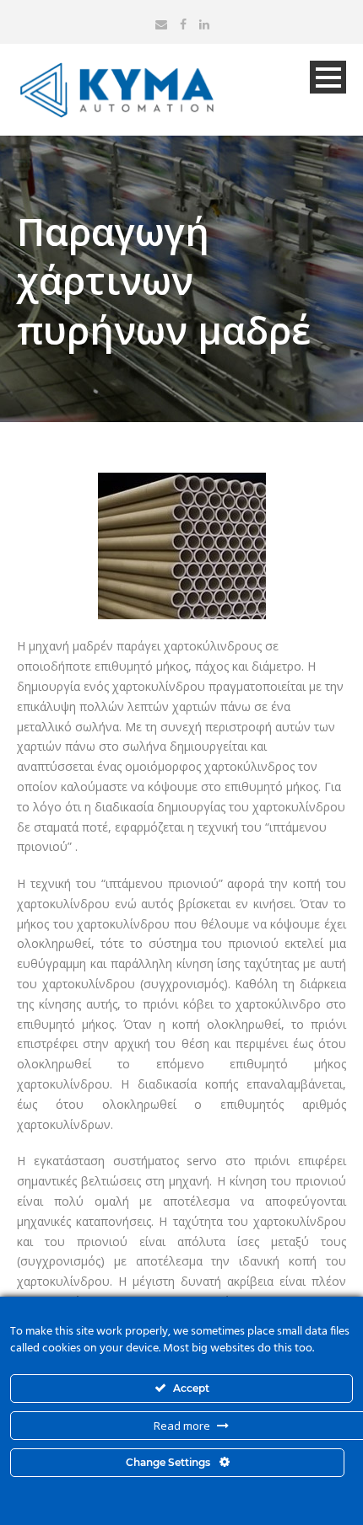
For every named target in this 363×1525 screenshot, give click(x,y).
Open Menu (328, 77)
